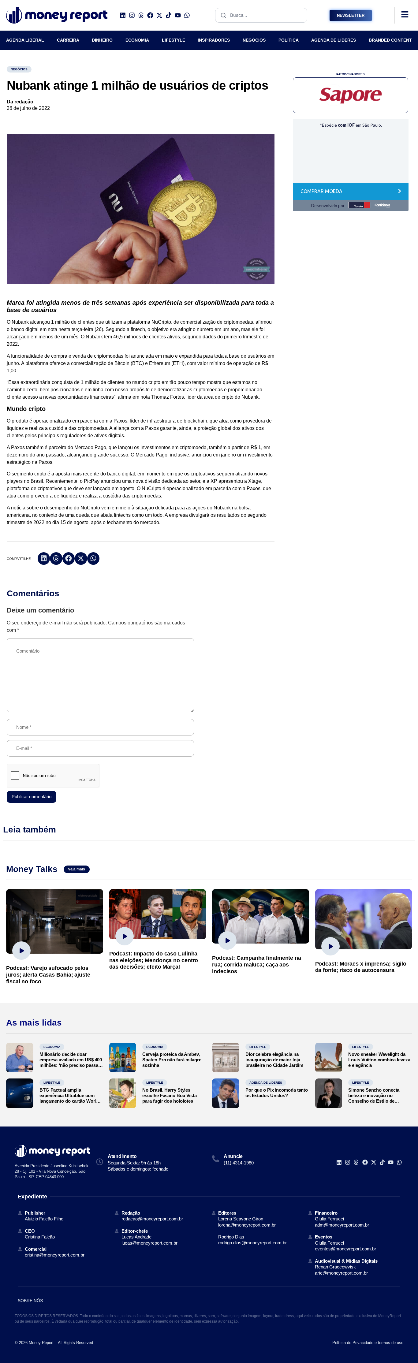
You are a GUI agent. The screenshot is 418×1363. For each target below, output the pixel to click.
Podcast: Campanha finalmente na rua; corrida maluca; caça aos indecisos (256, 964)
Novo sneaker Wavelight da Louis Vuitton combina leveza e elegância (379, 1060)
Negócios (19, 69)
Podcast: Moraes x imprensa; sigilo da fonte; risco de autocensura (361, 967)
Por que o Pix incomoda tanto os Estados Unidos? (276, 1092)
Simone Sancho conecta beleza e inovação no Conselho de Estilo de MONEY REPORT (373, 1098)
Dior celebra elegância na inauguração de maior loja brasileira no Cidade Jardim (274, 1060)
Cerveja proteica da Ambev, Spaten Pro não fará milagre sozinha (171, 1060)
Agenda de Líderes (265, 1082)
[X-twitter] (159, 15)
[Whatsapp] (187, 15)
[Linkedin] (122, 15)
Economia (51, 1046)
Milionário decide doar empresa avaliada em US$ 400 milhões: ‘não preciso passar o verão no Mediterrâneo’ (70, 1062)
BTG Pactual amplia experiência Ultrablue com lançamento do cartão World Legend (69, 1098)
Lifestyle (257, 1046)
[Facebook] (150, 15)
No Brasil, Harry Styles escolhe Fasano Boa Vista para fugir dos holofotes (169, 1095)
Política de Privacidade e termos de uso (367, 1342)
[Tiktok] (168, 15)
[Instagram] (132, 15)
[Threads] (141, 15)
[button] (44, 558)
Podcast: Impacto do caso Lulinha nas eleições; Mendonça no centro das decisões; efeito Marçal (153, 960)
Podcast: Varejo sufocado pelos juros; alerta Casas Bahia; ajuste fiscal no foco (48, 974)
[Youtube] (178, 15)
